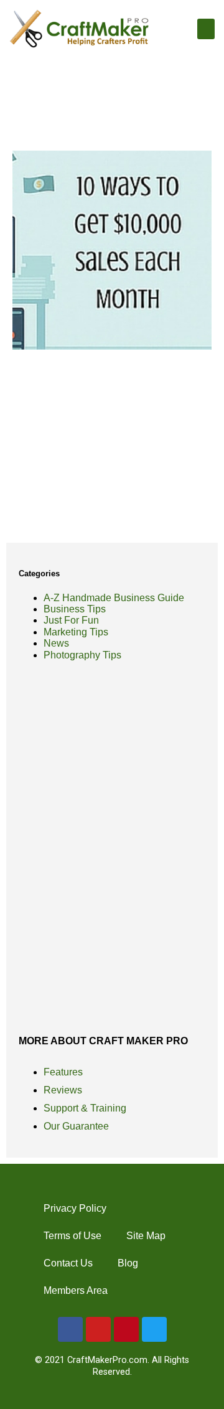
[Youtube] (98, 1329)
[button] (206, 29)
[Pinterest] (126, 1329)
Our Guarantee (76, 1126)
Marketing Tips (76, 632)
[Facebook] (70, 1329)
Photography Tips (82, 655)
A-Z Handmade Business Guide (114, 597)
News (56, 643)
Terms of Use (72, 1235)
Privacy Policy (75, 1208)
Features (63, 1072)
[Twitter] (154, 1329)
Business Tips (75, 609)
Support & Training (85, 1108)
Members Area (76, 1290)
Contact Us (68, 1263)
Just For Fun (71, 620)
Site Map (146, 1235)
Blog (128, 1263)
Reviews (63, 1090)
